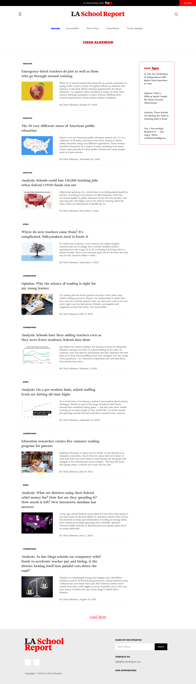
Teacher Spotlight (135, 28)
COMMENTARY (29, 276)
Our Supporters (126, 670)
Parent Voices (93, 28)
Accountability (72, 28)
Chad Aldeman (70, 104)
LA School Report (98, 12)
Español (188, 3)
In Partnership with (93, 3)
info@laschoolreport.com (128, 661)
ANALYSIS (27, 64)
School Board (113, 28)
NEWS (26, 224)
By (61, 104)
